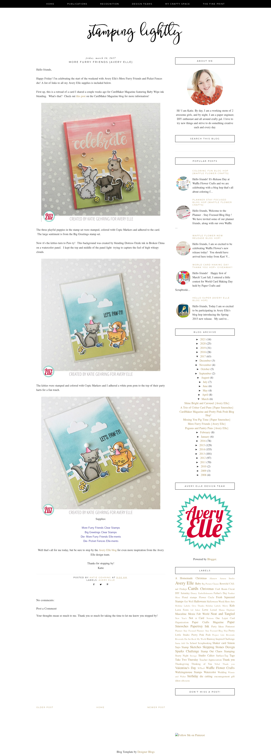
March (205, 399)
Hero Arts (230, 601)
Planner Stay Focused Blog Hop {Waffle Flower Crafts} (212, 202)
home (50, 4)
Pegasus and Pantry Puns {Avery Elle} (207, 428)
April (205, 394)
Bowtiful (224, 583)
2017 (203, 356)
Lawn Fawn (181, 609)
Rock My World (198, 638)
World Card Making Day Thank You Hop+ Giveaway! (212, 266)
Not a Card (196, 618)
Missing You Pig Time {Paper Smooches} (207, 419)
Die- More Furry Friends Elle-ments (101, 536)
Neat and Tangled (223, 613)
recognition (109, 4)
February (205, 432)
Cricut (231, 589)
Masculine (180, 614)
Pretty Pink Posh (201, 634)
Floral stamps (189, 597)
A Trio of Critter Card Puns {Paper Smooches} (207, 407)
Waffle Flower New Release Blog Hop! (207, 236)
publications (77, 4)
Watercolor (210, 672)
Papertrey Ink (199, 626)
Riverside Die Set (183, 638)
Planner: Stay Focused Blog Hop (212, 630)
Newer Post (156, 707)
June (205, 386)
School (193, 643)
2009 (203, 471)
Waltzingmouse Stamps (188, 672)
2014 (202, 449)
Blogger (211, 559)
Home (100, 707)
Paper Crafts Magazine (208, 622)
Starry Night (181, 655)
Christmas (207, 588)
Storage (193, 655)
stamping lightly (135, 33)
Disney (194, 593)
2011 (203, 462)
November (205, 365)
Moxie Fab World (198, 614)
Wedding (222, 672)
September (205, 373)
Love (205, 609)
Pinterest (230, 626)
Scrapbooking (204, 643)
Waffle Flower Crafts (220, 667)
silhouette (185, 680)
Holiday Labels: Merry (217, 605)
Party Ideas (217, 626)
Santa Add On (182, 643)
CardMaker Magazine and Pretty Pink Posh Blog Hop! (207, 413)
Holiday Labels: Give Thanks (189, 605)
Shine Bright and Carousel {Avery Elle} (207, 403)
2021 (203, 339)
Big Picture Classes (210, 583)
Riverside (230, 634)
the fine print (214, 4)
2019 (203, 348)
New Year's (181, 618)
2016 (203, 441)
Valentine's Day (185, 667)
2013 (202, 453)
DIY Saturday (182, 593)
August (205, 377)
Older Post (44, 707)
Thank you (229, 659)
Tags (232, 655)
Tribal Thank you (224, 663)
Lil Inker (195, 609)
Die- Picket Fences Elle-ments (100, 541)
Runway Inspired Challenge (221, 639)
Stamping (229, 651)
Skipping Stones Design (219, 647)
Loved (213, 609)
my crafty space (177, 4)
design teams (142, 4)
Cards (193, 588)
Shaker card (219, 643)
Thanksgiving (182, 664)
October (205, 369)
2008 (203, 475)
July (205, 382)
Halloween (200, 601)
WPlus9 (201, 668)
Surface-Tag (222, 655)
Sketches (195, 647)
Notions (210, 618)
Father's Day (220, 593)
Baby (198, 583)
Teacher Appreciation (210, 659)
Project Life (218, 634)
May (205, 390)
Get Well (188, 601)
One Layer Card (225, 618)
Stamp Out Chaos (211, 651)
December (205, 360)
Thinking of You (201, 664)
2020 (203, 343)
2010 (203, 466)
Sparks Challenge (187, 651)
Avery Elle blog (108, 550)
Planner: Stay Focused (185, 630)
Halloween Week (215, 601)
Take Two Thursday (186, 659)
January (205, 436)
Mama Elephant (227, 609)
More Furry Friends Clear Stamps (101, 527)
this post (81, 96)
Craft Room (221, 589)
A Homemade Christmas (191, 578)
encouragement (222, 676)
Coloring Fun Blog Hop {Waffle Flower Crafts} (210, 172)
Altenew (213, 578)
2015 (202, 445)
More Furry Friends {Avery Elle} (207, 424)
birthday (192, 676)
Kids (232, 605)
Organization (181, 622)
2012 (203, 458)
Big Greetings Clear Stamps (101, 532)
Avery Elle (107, 580)
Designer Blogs (146, 752)
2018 (203, 352)
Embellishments (205, 593)
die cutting (206, 676)
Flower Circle (206, 597)
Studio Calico (206, 655)
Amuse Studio (227, 578)
